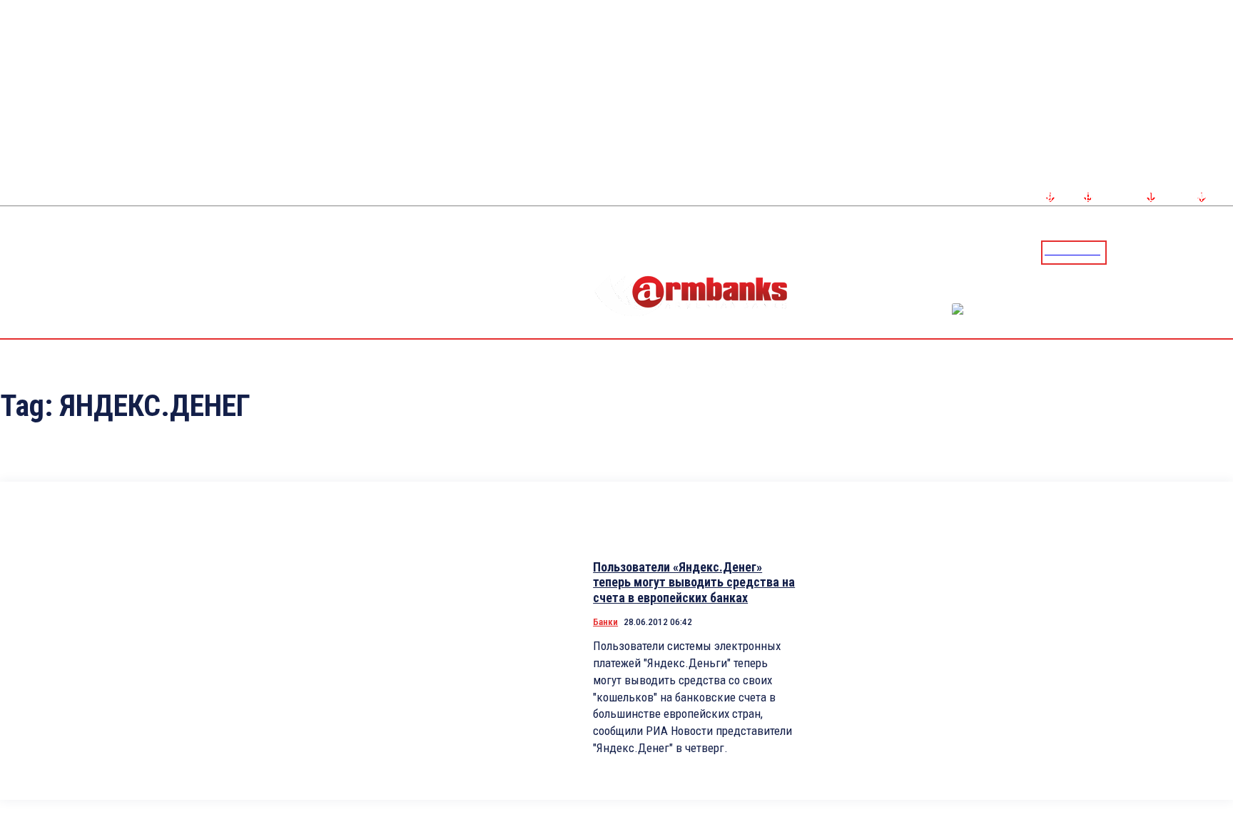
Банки (605, 621)
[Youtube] (1206, 251)
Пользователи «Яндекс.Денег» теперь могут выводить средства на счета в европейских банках (694, 582)
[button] (1121, 251)
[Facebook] (1172, 251)
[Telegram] (1189, 251)
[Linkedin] (1223, 251)
